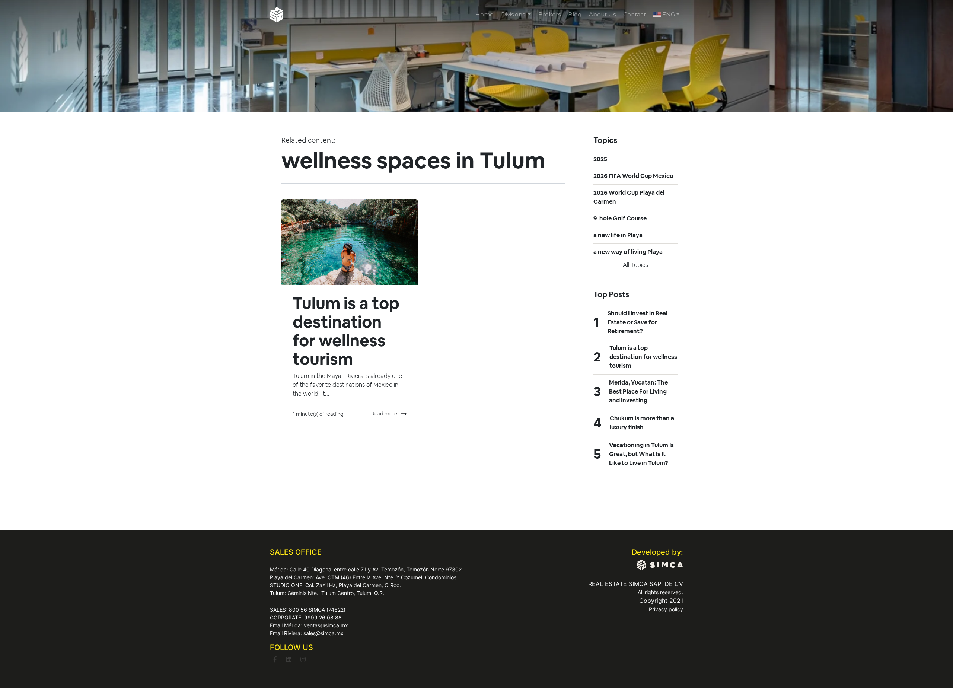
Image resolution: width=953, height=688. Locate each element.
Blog (574, 14)
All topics (635, 265)
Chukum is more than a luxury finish (642, 422)
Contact (634, 14)
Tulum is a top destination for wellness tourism (346, 331)
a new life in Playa (618, 235)
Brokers (549, 14)
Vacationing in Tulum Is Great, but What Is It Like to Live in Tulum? (641, 454)
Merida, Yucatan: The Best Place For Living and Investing (638, 391)
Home (484, 14)
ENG (668, 14)
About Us (602, 14)
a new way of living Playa (628, 252)
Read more (384, 413)
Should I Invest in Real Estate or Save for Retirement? (637, 322)
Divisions (513, 14)
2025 (600, 159)
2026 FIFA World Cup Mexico (633, 176)
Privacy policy (666, 609)
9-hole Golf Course (620, 218)
